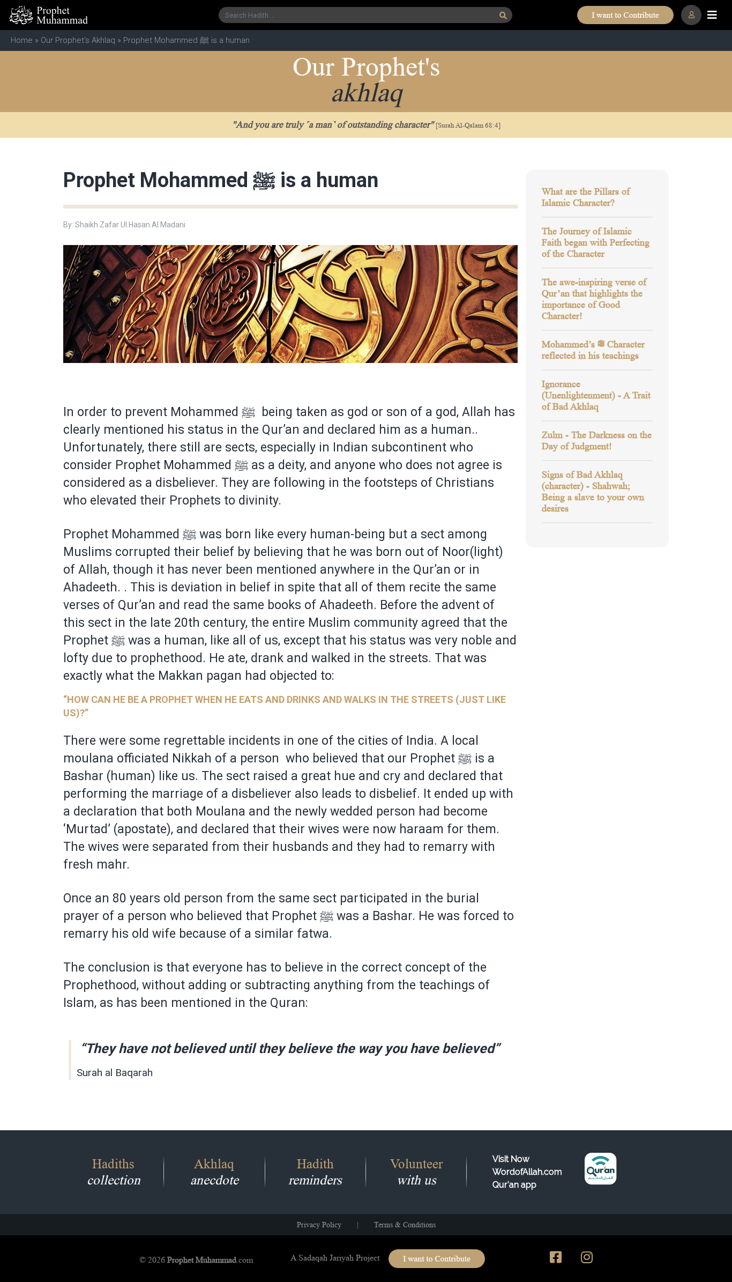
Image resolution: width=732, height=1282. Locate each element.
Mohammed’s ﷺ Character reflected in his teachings (593, 350)
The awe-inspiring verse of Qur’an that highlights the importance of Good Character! (594, 299)
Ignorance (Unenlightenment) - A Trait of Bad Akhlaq (596, 395)
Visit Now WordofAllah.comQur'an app (527, 1172)
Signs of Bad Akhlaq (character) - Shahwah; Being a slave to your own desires (593, 491)
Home (22, 40)
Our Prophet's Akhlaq (78, 40)
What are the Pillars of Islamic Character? (586, 197)
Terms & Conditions (405, 1224)
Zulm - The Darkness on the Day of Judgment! (597, 440)
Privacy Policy (319, 1224)
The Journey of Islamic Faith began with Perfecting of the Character (595, 242)
